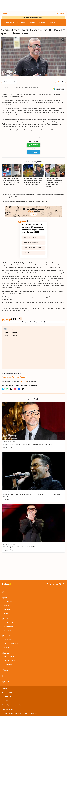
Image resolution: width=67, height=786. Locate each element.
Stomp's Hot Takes (9, 660)
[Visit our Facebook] (19, 389)
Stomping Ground (9, 656)
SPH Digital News (7, 692)
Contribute (61, 13)
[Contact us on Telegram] (3, 389)
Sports (6, 613)
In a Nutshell (7, 630)
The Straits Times (7, 696)
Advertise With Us (7, 709)
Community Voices (9, 626)
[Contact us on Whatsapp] (7, 389)
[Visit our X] (23, 389)
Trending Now (8, 601)
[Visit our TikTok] (11, 389)
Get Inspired (7, 639)
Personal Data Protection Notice (11, 705)
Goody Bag (7, 647)
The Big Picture (8, 622)
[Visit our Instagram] (15, 389)
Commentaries (8, 664)
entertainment (16, 377)
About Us (4, 688)
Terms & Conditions (7, 701)
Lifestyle (6, 605)
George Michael (7, 377)
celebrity (24, 377)
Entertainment (8, 609)
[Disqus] (33, 347)
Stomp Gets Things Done (11, 643)
